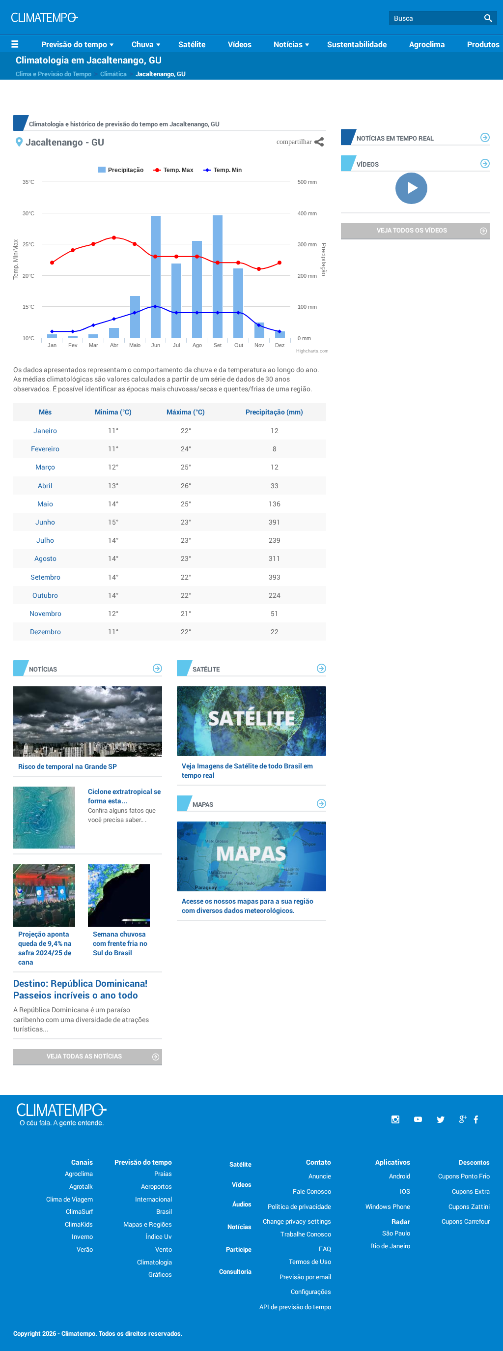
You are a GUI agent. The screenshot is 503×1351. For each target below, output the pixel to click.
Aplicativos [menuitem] (392, 1162)
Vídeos (240, 44)
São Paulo (396, 1233)
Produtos (483, 44)
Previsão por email (305, 1277)
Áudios (242, 1204)
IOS (405, 1191)
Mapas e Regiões (147, 1224)
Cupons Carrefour (466, 1221)
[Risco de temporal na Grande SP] (87, 721)
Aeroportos (156, 1186)
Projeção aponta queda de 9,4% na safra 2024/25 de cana (45, 948)
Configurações (311, 1291)
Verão (85, 1249)
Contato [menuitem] (318, 1162)
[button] (488, 18)
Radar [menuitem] (400, 1221)
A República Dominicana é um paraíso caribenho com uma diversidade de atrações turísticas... (81, 1019)
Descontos (474, 1162)
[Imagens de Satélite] (251, 721)
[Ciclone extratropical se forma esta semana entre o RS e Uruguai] (44, 818)
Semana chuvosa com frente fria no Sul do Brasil (120, 943)
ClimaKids (79, 1224)
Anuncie (319, 1176)
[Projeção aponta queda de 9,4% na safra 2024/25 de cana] (44, 895)
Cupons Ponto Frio (464, 1176)
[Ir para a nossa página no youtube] (418, 1120)
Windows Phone (387, 1206)
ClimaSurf (79, 1211)
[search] (443, 18)
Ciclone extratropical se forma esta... (124, 805)
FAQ (325, 1249)
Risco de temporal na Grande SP (67, 766)
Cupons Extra (471, 1191)
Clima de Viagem (69, 1199)
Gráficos (160, 1274)
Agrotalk (81, 1186)
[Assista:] (415, 187)
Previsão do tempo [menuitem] (143, 1162)
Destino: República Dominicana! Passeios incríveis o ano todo (80, 989)
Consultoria (235, 1271)
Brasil (164, 1211)
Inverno (82, 1236)
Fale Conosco (312, 1191)
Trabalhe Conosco (305, 1234)
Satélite (191, 44)
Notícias (239, 1227)
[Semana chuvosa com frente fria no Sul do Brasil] (119, 895)
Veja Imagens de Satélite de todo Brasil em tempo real (247, 770)
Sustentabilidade (357, 44)
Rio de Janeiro (390, 1246)
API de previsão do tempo (295, 1307)
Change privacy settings (297, 1221)
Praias (163, 1173)
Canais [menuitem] (82, 1162)
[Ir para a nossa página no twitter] (441, 1120)
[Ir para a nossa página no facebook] (476, 1120)
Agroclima (427, 44)
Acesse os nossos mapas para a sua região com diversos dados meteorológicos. (247, 905)
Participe (239, 1249)
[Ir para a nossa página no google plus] (463, 1120)
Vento (163, 1249)
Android (399, 1176)
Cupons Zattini (469, 1206)
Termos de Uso (310, 1261)
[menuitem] (79, 44)
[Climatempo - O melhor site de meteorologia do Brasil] (45, 18)
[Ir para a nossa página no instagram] (395, 1120)
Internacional (153, 1199)
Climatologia (154, 1262)
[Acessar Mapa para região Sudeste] (251, 856)
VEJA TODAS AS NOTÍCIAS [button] (84, 1056)
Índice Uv (158, 1236)
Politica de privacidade (299, 1206)
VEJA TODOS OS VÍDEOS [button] (412, 230)
